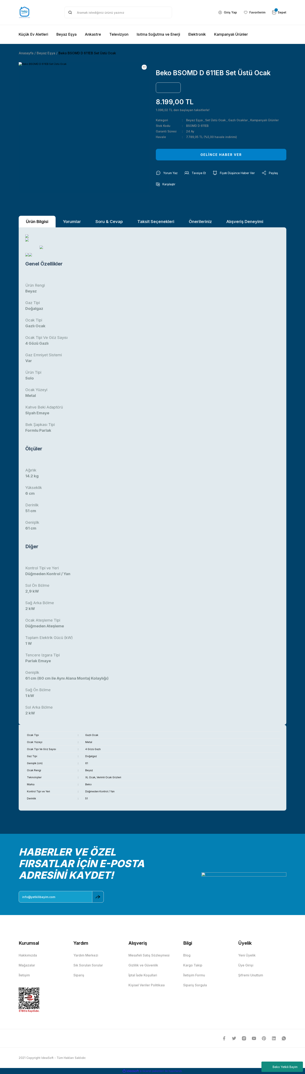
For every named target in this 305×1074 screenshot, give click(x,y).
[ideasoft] (130, 1071)
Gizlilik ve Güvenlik (143, 965)
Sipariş (78, 975)
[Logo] (24, 12)
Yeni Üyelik (247, 955)
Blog (186, 955)
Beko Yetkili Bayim (285, 1067)
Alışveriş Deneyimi (244, 221)
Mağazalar (27, 965)
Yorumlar (72, 221)
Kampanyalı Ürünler (264, 120)
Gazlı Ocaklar (238, 120)
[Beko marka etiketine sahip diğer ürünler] (168, 87)
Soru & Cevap (109, 221)
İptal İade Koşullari (142, 975)
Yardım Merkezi (85, 955)
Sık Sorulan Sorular (88, 965)
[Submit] (98, 897)
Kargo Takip (192, 965)
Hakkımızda (28, 955)
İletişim (24, 975)
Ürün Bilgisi (37, 221)
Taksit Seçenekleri (155, 221)
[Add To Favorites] (144, 67)
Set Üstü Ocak (215, 120)
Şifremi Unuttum (250, 975)
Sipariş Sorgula (195, 985)
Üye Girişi (245, 965)
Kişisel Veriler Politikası (146, 985)
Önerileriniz (200, 221)
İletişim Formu (194, 975)
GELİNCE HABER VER (221, 155)
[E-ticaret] (152, 1071)
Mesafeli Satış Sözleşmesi (149, 955)
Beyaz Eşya (194, 120)
